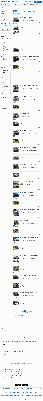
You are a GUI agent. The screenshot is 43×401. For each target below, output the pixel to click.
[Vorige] (23, 311)
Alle (2, 25)
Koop (6, 25)
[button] (29, 2)
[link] (4, 2)
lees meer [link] (9, 23)
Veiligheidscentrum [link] (17, 1)
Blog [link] (3, 388)
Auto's (14, 14)
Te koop (19, 14)
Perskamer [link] (18, 392)
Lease (9, 25)
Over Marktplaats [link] (8, 392)
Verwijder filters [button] (24, 14)
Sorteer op (33, 9)
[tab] (25, 11)
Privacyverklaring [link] (32, 388)
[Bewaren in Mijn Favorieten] (18, 18)
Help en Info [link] (21, 388)
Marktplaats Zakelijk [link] (8, 388)
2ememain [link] (31, 392)
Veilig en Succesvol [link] (15, 388)
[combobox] (7, 4)
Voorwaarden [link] (13, 1)
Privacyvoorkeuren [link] (21, 390)
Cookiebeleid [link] (39, 388)
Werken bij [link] (14, 392)
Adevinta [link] (23, 392)
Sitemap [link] (36, 392)
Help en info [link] (9, 1)
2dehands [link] (27, 392)
